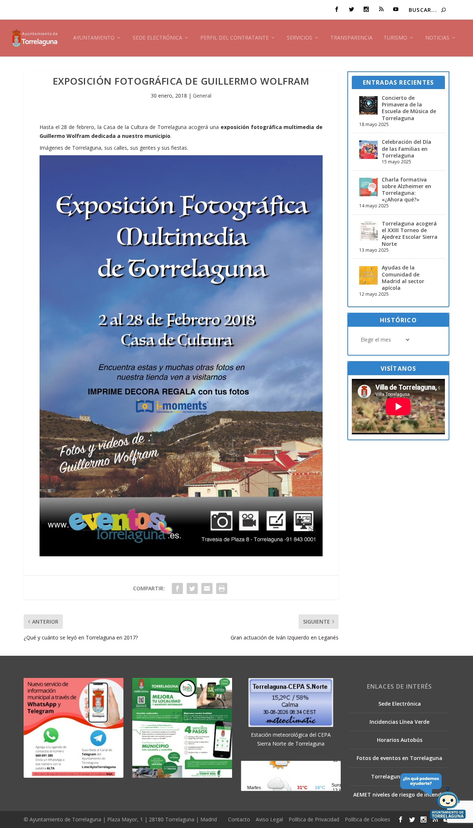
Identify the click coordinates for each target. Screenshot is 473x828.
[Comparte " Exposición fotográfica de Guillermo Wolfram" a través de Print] (221, 588)
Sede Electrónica (157, 38)
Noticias (437, 38)
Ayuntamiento (94, 38)
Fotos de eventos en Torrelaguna (399, 757)
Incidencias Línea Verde (399, 721)
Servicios (299, 38)
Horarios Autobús (399, 739)
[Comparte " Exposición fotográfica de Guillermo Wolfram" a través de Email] (207, 588)
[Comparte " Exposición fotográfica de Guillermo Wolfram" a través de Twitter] (192, 588)
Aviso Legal (269, 819)
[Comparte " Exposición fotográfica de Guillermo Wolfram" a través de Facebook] (177, 588)
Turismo (395, 38)
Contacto (239, 819)
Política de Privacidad (314, 819)
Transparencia (351, 38)
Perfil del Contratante (234, 38)
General (202, 95)
